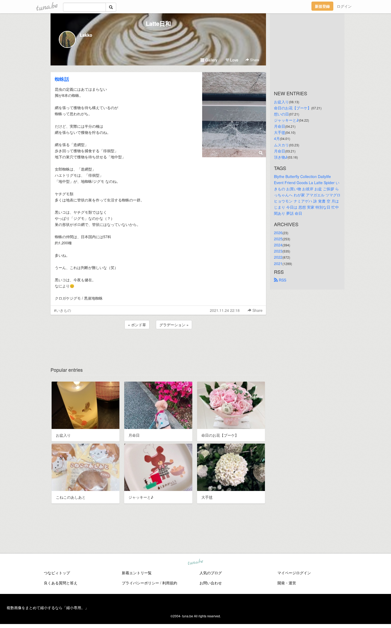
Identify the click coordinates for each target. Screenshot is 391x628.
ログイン (344, 6)
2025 (278, 238)
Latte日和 (158, 23)
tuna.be (195, 562)
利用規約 (169, 582)
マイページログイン (294, 572)
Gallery (210, 60)
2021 (278, 263)
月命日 (279, 126)
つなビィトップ (57, 572)
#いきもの (62, 310)
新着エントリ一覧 (137, 572)
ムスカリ (281, 144)
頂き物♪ (281, 157)
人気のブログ (210, 572)
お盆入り (281, 101)
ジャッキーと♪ (286, 120)
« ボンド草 (137, 324)
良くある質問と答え (60, 582)
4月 (277, 138)
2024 (278, 244)
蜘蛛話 (62, 79)
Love (233, 60)
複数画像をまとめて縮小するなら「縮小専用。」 (48, 607)
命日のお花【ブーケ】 (292, 107)
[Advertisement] (158, 345)
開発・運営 (286, 582)
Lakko (86, 35)
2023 (278, 251)
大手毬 (279, 132)
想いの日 (281, 114)
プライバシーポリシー (140, 582)
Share (254, 59)
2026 (278, 232)
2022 (278, 257)
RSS (282, 280)
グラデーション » (174, 324)
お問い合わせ (210, 582)
